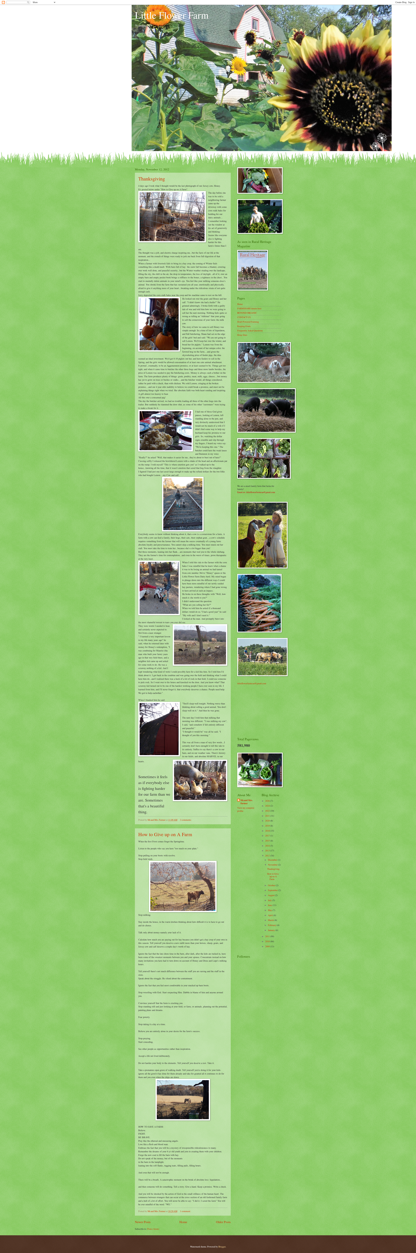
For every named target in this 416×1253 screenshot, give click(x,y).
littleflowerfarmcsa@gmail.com (251, 683)
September (273, 890)
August (271, 895)
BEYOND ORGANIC (247, 312)
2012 (267, 855)
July (270, 900)
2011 (267, 936)
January (271, 930)
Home (183, 1222)
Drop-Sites (242, 334)
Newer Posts (143, 1222)
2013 (267, 850)
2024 (267, 805)
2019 (267, 825)
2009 (267, 946)
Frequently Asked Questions (250, 330)
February (272, 925)
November (273, 864)
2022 (267, 810)
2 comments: (186, 819)
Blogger (222, 1246)
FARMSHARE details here (249, 308)
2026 (267, 800)
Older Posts (223, 1222)
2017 (267, 835)
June (270, 905)
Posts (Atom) (153, 1228)
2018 (267, 830)
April (270, 915)
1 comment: (185, 1211)
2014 (267, 845)
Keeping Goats (244, 326)
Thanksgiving (151, 178)
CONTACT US (244, 317)
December (273, 859)
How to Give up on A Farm (165, 834)
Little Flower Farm (172, 14)
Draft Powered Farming (248, 321)
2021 (267, 815)
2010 (267, 941)
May (270, 910)
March (271, 920)
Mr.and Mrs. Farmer (246, 802)
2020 (267, 820)
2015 (267, 840)
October (272, 885)
